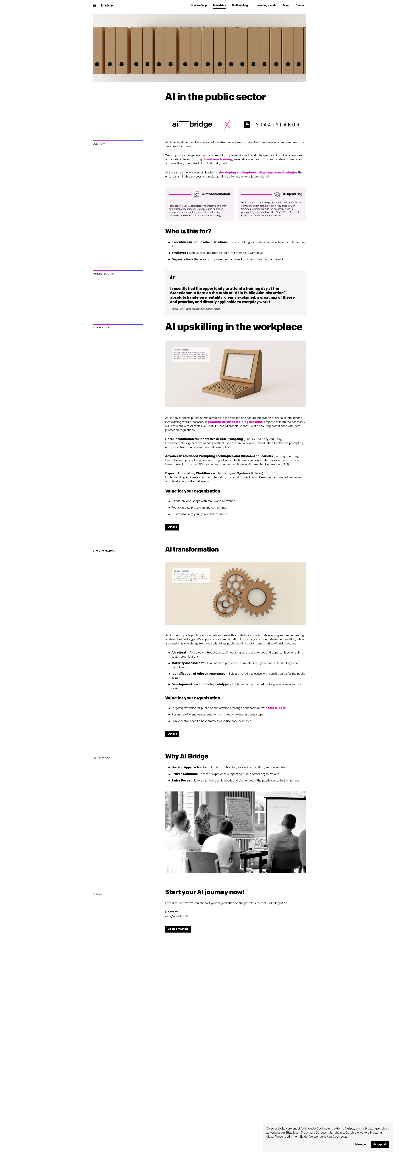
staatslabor (277, 708)
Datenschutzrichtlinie (330, 1132)
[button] (199, 5)
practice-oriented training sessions (235, 422)
